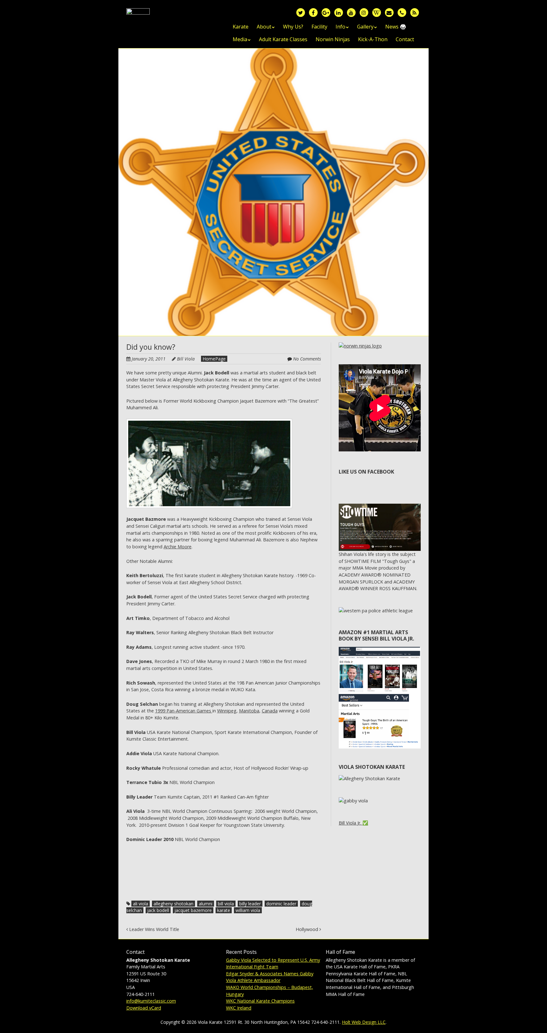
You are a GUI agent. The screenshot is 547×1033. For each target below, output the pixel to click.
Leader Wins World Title (153, 929)
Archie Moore (178, 547)
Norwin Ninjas (333, 39)
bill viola (226, 904)
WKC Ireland (238, 1008)
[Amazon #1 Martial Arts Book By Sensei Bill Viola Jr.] (380, 650)
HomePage (214, 359)
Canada (270, 711)
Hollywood (307, 929)
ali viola (140, 904)
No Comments (307, 359)
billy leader (250, 904)
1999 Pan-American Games (183, 711)
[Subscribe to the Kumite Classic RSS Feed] (414, 12)
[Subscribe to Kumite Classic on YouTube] (351, 12)
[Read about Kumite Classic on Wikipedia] (376, 12)
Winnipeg (226, 711)
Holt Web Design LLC (364, 1022)
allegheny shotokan (173, 904)
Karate (240, 26)
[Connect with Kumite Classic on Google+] (326, 12)
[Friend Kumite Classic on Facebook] (313, 12)
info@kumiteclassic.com (151, 1001)
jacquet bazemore (193, 910)
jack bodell (158, 910)
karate (223, 910)
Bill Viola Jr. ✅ (353, 823)
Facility (319, 26)
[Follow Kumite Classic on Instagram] (364, 12)
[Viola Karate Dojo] (138, 18)
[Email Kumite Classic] (389, 12)
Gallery (365, 26)
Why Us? (293, 26)
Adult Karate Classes (283, 39)
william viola (248, 910)
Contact (405, 39)
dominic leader (281, 904)
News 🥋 (395, 26)
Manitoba (249, 711)
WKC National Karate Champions (260, 1001)
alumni (205, 904)
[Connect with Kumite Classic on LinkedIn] (338, 12)
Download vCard (143, 1008)
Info (340, 26)
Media (240, 39)
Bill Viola (186, 359)
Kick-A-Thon (372, 39)
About (264, 26)
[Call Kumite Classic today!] (402, 12)
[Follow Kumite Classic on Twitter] (300, 12)
